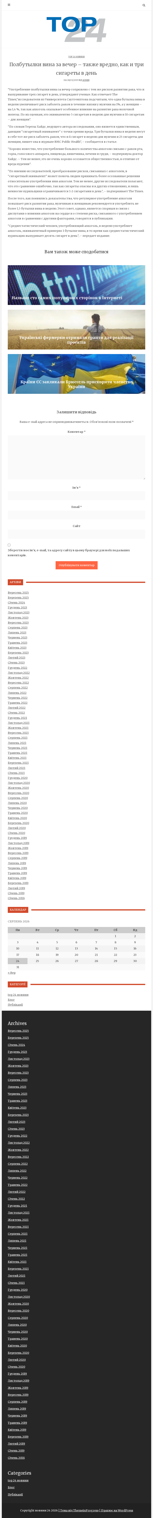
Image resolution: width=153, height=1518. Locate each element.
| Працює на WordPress (116, 1510)
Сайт (76, 526)
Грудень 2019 (17, 838)
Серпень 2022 (18, 687)
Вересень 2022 (18, 682)
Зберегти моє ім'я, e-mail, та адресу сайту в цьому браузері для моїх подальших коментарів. (69, 552)
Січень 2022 (16, 712)
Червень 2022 (17, 698)
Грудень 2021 (17, 718)
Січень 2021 (16, 773)
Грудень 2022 (17, 668)
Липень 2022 (17, 693)
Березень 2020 (18, 823)
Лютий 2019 (16, 888)
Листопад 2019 (18, 843)
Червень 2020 (18, 808)
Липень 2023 (17, 632)
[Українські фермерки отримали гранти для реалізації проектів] (76, 329)
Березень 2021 (18, 763)
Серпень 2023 (17, 627)
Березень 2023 (18, 652)
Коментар (77, 432)
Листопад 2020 (19, 783)
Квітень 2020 (17, 818)
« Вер (12, 972)
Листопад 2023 (18, 612)
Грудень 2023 (17, 607)
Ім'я (76, 487)
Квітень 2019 (17, 878)
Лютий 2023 (16, 657)
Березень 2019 (18, 883)
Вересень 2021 (18, 733)
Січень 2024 (16, 602)
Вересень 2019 (18, 853)
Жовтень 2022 (18, 677)
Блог (11, 1000)
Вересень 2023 (18, 622)
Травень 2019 (17, 873)
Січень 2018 (16, 898)
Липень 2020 (17, 803)
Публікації (15, 1004)
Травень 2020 (18, 813)
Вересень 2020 (18, 793)
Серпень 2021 (17, 738)
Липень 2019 (17, 863)
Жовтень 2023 (18, 617)
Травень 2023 (17, 642)
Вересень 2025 (18, 592)
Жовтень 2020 (18, 788)
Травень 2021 (17, 753)
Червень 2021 (17, 748)
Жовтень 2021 (18, 728)
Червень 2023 (17, 637)
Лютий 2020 (17, 828)
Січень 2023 (16, 662)
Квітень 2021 (17, 758)
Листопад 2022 (19, 673)
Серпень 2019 (17, 858)
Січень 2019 (16, 893)
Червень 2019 (17, 868)
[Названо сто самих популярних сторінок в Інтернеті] (76, 285)
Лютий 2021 (16, 768)
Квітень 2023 (17, 647)
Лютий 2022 (17, 708)
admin (85, 80)
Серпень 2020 (18, 798)
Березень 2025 (18, 597)
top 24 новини (76, 56)
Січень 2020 (16, 833)
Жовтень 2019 (18, 848)
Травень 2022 (17, 703)
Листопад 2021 (18, 723)
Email (76, 507)
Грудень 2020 (17, 778)
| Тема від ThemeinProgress (78, 1510)
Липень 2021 (17, 743)
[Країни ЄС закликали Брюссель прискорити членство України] (76, 374)
